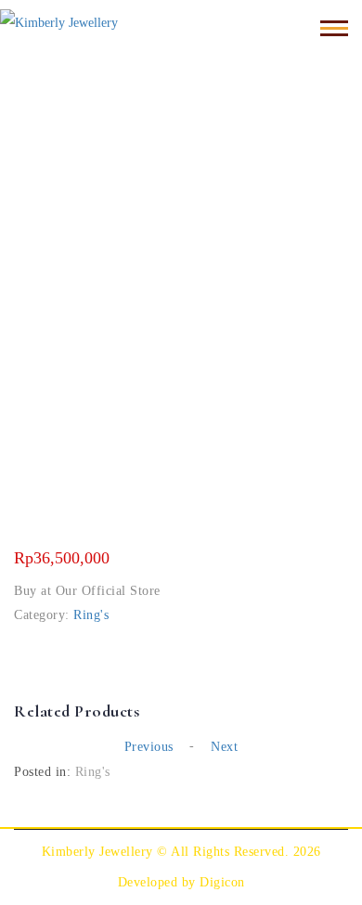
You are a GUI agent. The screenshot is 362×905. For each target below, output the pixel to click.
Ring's (91, 615)
